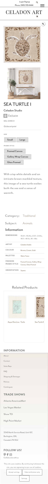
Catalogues (8, 387)
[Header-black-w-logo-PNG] (24, 12)
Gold (34, 250)
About (6, 356)
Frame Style (9, 145)
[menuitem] (36, 5)
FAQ (5, 371)
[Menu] (41, 5)
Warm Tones (25, 256)
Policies (6, 382)
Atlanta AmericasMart (15, 400)
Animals (27, 223)
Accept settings (14, 472)
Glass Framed (31, 265)
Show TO (8, 414)
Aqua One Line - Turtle (16, 322)
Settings (24, 478)
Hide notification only (32, 472)
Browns (23, 250)
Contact (7, 361)
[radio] (10, 139)
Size (5, 134)
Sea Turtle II (39, 322)
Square (23, 270)
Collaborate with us (11, 458)
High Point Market (12, 420)
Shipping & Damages (12, 376)
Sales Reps (8, 366)
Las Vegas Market (12, 407)
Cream (28, 250)
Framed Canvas (26, 262)
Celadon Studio (26, 245)
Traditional (29, 216)
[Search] (36, 5)
